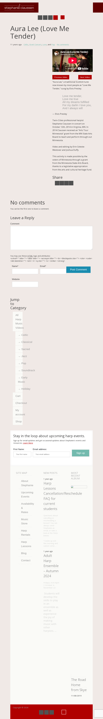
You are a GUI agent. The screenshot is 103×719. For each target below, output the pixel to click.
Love (44, 44)
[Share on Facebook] (62, 183)
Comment (14, 224)
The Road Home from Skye (79, 684)
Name (15, 266)
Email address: (40, 449)
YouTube (45, 17)
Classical (22, 341)
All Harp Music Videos (19, 321)
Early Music (20, 379)
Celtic (26, 44)
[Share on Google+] (66, 183)
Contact (25, 560)
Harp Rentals (25, 532)
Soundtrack (22, 370)
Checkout (19, 403)
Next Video (85, 77)
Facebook (40, 17)
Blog (24, 553)
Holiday (22, 388)
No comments (63, 44)
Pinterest (50, 17)
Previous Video (60, 77)
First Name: (18, 449)
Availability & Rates (26, 508)
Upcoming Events (26, 494)
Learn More (28, 443)
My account (19, 412)
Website (16, 279)
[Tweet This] (57, 183)
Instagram (55, 17)
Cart (17, 395)
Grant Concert (35, 44)
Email (43, 266)
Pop (53, 44)
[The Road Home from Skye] (79, 580)
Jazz (22, 356)
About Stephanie (26, 483)
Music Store (24, 521)
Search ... (62, 17)
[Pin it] (71, 183)
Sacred (22, 349)
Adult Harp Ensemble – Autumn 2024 (51, 565)
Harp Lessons (26, 544)
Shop (18, 421)
